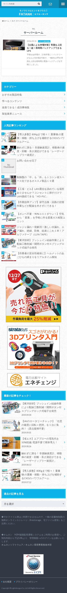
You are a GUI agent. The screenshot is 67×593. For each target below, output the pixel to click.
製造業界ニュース (12, 113)
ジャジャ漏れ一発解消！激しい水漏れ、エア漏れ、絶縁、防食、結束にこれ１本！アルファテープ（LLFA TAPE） (40, 230)
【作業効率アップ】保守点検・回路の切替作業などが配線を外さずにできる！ (40, 204)
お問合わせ (50, 4)
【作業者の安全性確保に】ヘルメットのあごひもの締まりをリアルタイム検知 (40, 255)
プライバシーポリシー (27, 581)
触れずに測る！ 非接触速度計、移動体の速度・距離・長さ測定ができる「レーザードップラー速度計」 (41, 151)
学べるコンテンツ (12, 100)
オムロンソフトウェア (12, 544)
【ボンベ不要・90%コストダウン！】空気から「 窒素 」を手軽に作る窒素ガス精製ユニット (41, 217)
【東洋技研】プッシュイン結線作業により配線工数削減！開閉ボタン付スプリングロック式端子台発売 (40, 244)
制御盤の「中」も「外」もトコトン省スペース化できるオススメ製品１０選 (40, 179)
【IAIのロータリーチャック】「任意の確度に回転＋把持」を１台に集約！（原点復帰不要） (42, 427)
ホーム (6, 21)
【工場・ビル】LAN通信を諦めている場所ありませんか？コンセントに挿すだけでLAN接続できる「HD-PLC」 (40, 192)
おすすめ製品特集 (12, 94)
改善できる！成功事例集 (15, 107)
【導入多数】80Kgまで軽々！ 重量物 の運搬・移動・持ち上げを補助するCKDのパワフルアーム (41, 138)
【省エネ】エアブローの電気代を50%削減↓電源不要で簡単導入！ (40, 442)
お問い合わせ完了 (27, 160)
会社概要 (7, 581)
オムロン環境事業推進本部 (38, 544)
